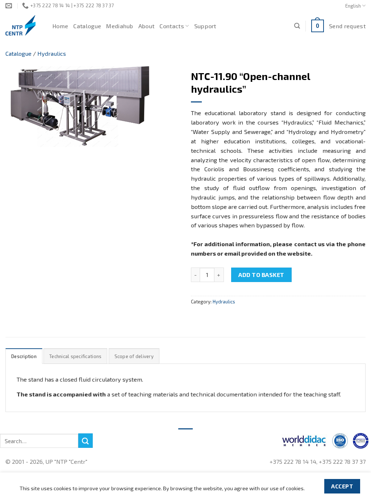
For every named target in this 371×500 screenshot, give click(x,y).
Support (205, 25)
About (146, 25)
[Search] (297, 26)
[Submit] (85, 440)
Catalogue (87, 25)
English (353, 6)
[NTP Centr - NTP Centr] (23, 25)
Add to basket (261, 274)
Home (60, 25)
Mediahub (119, 25)
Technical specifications (75, 356)
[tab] (23, 356)
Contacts (171, 25)
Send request (347, 25)
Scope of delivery (134, 356)
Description (24, 356)
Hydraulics (51, 53)
